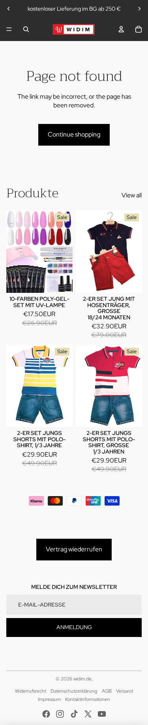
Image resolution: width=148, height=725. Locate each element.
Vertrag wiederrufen (74, 549)
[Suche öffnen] (26, 29)
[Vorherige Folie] (8, 8)
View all (132, 195)
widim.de (82, 679)
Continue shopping (74, 134)
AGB (107, 691)
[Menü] (9, 29)
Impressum (49, 699)
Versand (124, 691)
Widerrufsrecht (30, 691)
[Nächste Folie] (139, 8)
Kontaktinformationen (87, 699)
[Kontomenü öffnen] (121, 29)
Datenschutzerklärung (74, 691)
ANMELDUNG (74, 627)
